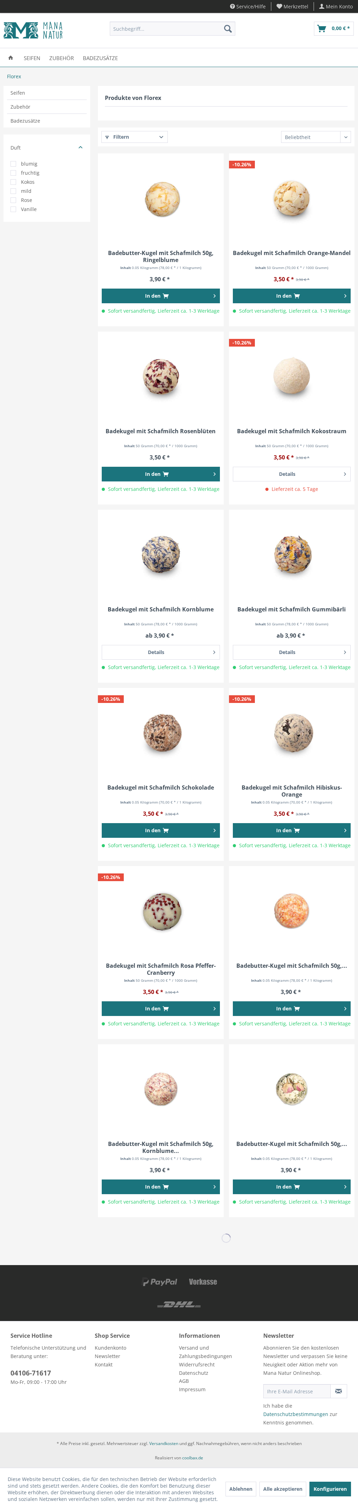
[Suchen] (228, 29)
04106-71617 (30, 1373)
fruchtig (30, 172)
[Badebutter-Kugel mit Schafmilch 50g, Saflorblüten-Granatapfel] (292, 911)
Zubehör (20, 106)
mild (26, 191)
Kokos (28, 182)
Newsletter (107, 1356)
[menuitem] (292, 6)
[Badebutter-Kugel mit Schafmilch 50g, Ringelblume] (161, 198)
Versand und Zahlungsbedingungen (205, 1351)
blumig (29, 163)
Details (287, 474)
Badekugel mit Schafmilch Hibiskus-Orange (292, 791)
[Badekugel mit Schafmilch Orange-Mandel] (292, 198)
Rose (26, 200)
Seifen (17, 92)
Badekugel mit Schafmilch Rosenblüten (161, 431)
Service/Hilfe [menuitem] (250, 6)
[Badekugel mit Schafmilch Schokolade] (161, 733)
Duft (15, 147)
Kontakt (104, 1364)
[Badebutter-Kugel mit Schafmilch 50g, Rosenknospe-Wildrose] (292, 1089)
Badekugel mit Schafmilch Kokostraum (291, 431)
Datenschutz (193, 1373)
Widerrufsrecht (197, 1364)
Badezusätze (25, 120)
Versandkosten (163, 1443)
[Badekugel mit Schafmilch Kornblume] (161, 554)
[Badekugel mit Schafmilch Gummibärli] (292, 554)
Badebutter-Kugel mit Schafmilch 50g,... (291, 966)
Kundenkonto (110, 1347)
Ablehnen (240, 1489)
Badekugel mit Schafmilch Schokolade (160, 787)
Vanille (29, 209)
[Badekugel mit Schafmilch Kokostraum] (292, 376)
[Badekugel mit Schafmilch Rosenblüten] (161, 376)
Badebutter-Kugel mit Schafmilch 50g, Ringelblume (161, 256)
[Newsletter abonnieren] (338, 1391)
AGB (184, 1381)
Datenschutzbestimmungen (295, 1414)
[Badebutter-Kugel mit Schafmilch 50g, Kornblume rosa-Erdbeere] (161, 1089)
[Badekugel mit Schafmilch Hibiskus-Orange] (292, 733)
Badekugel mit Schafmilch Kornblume (161, 609)
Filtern (120, 136)
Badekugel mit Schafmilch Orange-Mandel (292, 253)
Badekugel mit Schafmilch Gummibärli (291, 609)
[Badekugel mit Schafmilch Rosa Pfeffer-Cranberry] (161, 911)
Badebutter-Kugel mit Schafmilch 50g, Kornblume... (161, 1147)
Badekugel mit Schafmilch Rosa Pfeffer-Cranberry (161, 969)
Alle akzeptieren (282, 1489)
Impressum (192, 1389)
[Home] (10, 57)
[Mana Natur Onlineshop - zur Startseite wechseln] (32, 30)
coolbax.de (192, 1458)
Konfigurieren (330, 1489)
